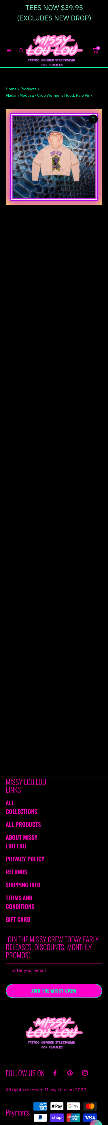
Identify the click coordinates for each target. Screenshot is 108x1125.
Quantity (14, 316)
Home (11, 89)
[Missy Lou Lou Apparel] (54, 50)
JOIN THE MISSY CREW (54, 990)
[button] (8, 50)
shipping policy (78, 552)
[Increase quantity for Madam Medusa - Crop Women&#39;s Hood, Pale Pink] (95, 316)
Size (10, 278)
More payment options (54, 366)
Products (28, 89)
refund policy (39, 552)
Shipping (12, 268)
